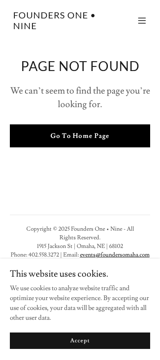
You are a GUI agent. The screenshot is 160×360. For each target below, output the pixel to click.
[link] (59, 27)
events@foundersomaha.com (115, 255)
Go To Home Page (79, 136)
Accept (79, 340)
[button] (142, 20)
